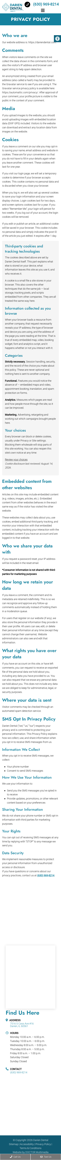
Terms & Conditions (30, 1148)
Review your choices (16, 459)
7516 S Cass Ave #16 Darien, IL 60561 (22, 1024)
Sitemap (13, 1144)
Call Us (17, 1156)
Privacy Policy (43, 1144)
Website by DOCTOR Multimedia (31, 1152)
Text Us (47, 1156)
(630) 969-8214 (45, 4)
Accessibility (27, 1144)
